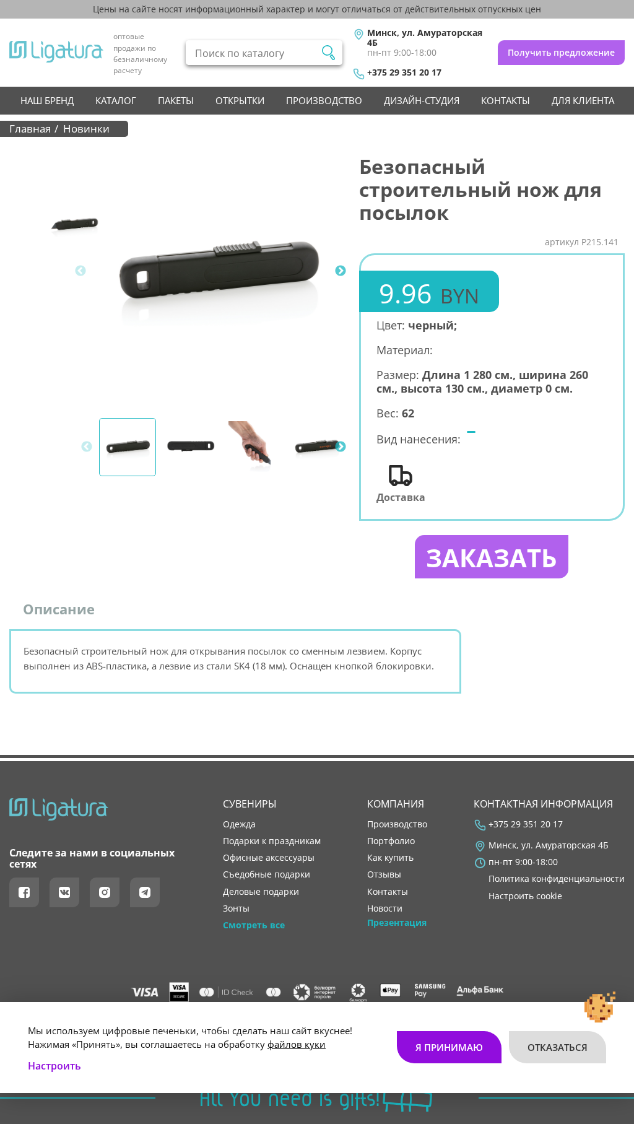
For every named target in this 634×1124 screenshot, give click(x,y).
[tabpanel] (218, 270)
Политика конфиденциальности (557, 879)
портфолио (391, 841)
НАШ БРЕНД (47, 100)
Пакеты (176, 100)
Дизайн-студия (421, 100)
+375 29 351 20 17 (404, 72)
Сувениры (250, 803)
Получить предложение (561, 52)
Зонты (236, 908)
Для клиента (583, 100)
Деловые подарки (261, 892)
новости (384, 908)
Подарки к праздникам (272, 841)
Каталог (115, 100)
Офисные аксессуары (269, 858)
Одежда (239, 824)
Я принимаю (449, 1047)
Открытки (239, 100)
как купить (390, 858)
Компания (395, 803)
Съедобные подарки (266, 874)
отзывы (384, 874)
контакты (505, 100)
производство (324, 100)
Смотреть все (254, 925)
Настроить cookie (525, 896)
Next (340, 271)
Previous (80, 271)
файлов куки (296, 1044)
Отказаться (558, 1047)
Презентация (397, 923)
